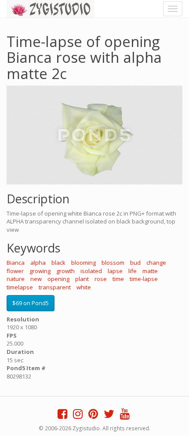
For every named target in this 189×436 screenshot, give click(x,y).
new (36, 279)
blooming (83, 263)
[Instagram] (78, 416)
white (83, 287)
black (58, 263)
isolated (91, 271)
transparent (55, 287)
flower (15, 271)
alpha (38, 263)
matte (150, 271)
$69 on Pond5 (30, 303)
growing (40, 271)
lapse (115, 271)
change (156, 263)
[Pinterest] (93, 416)
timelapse (20, 287)
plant (82, 279)
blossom (113, 263)
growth (65, 271)
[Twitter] (109, 416)
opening (58, 279)
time (118, 279)
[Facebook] (62, 416)
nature (16, 279)
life (132, 271)
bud (135, 263)
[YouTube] (125, 416)
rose (100, 279)
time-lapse (144, 279)
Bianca (16, 263)
